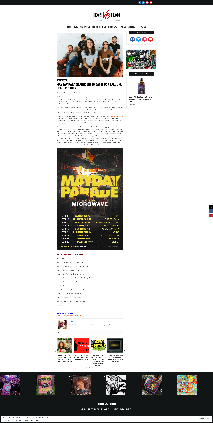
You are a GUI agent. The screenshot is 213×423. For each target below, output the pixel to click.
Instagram (70, 315)
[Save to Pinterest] (211, 215)
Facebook (78, 315)
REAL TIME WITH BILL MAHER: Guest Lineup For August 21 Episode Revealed (115, 357)
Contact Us (142, 27)
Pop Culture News (99, 27)
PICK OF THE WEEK (141, 73)
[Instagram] (66, 333)
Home (69, 27)
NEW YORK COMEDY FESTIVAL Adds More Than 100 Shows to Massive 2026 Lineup (64, 357)
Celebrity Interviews (82, 27)
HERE (99, 104)
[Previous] (55, 350)
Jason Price (68, 92)
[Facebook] (58, 333)
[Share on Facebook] (211, 211)
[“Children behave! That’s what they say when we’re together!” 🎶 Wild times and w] (88, 385)
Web (58, 315)
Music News (112, 27)
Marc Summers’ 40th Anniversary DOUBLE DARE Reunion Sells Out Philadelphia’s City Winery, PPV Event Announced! (81, 360)
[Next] (124, 350)
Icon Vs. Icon (106, 403)
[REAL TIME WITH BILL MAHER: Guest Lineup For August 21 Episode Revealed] (115, 338)
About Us (131, 27)
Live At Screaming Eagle (115, 116)
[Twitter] (61, 333)
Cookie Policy (35, 420)
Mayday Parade (92, 97)
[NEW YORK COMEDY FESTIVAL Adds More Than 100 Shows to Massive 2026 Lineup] (64, 338)
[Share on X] (211, 207)
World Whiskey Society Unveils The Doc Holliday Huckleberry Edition (140, 99)
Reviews (123, 27)
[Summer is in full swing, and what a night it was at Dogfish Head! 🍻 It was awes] (53, 385)
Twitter (63, 315)
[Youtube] (63, 333)
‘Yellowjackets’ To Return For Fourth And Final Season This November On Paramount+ (98, 358)
